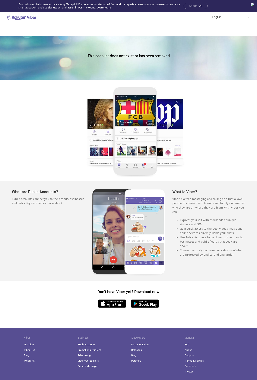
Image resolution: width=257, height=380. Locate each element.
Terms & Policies (194, 360)
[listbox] (231, 17)
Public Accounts (86, 344)
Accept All (195, 6)
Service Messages (88, 366)
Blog (26, 355)
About (188, 350)
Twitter (189, 371)
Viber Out (29, 350)
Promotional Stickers (89, 350)
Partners (136, 360)
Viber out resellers (88, 360)
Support (189, 355)
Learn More (104, 7)
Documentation (140, 344)
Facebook (190, 366)
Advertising (84, 355)
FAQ (187, 344)
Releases (136, 350)
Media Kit (29, 360)
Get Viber (29, 344)
